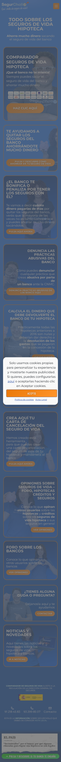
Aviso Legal (41, 399)
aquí (11, 381)
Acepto (31, 393)
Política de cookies (24, 399)
